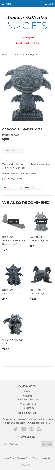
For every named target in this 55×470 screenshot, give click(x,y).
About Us (27, 395)
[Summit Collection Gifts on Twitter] (15, 429)
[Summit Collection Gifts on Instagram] (39, 429)
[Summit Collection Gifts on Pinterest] (31, 429)
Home (4, 54)
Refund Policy (27, 407)
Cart (50, 3)
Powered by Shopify (41, 458)
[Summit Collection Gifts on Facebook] (23, 429)
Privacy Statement (27, 403)
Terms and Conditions (27, 399)
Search (27, 391)
